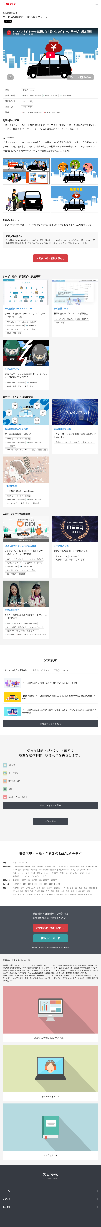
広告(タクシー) (66, 96)
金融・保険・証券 (67, 891)
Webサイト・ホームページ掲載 (18, 439)
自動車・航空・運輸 (52, 112)
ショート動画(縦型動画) (21, 867)
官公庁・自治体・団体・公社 (75, 894)
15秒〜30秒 (27, 884)
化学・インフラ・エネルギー (23, 894)
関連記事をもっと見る (50, 724)
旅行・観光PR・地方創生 (32, 112)
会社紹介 (16, 876)
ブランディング (62, 867)
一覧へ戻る (50, 821)
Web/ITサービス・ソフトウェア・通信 (21, 329)
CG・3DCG (74, 867)
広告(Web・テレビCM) (15, 326)
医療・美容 (60, 323)
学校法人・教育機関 (56, 894)
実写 (14, 863)
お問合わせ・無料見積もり (50, 258)
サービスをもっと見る (50, 805)
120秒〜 (59, 884)
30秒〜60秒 (27, 107)
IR (54, 867)
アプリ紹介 (11, 322)
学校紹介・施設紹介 (30, 870)
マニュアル (25, 876)
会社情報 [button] (7, 1207)
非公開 (15, 880)
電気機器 (36, 503)
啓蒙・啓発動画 (37, 867)
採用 (44, 876)
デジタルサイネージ (14, 563)
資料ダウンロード (50, 938)
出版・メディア (88, 442)
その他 (90, 894)
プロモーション (85, 873)
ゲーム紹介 (74, 873)
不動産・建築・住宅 (42, 891)
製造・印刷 (29, 386)
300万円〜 (10, 634)
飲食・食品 (83, 888)
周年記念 (48, 867)
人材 (31, 891)
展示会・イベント (51, 96)
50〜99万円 (27, 101)
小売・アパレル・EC (69, 888)
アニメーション (29, 90)
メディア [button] (7, 1199)
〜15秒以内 (17, 884)
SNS (8, 559)
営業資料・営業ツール (60, 873)
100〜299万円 (82, 319)
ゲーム (15, 891)
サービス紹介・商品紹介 (32, 96)
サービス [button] (7, 1191)
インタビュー (36, 876)
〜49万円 (75, 442)
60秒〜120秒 (49, 884)
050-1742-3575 (40, 947)
